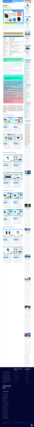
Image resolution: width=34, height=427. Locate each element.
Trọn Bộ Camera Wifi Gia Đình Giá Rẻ (12, 110)
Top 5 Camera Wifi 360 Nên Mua (27, 94)
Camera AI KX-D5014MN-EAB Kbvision (7, 141)
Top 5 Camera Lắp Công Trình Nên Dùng (27, 69)
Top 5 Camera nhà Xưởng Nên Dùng (27, 74)
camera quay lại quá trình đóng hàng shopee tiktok (27, 79)
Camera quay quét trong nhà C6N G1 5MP (7, 163)
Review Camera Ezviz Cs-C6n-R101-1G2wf (28, 259)
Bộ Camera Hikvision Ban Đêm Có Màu (27, 117)
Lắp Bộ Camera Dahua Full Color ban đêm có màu (27, 111)
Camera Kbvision (27, 380)
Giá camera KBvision (27, 377)
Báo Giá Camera (16, 379)
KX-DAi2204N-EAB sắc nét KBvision (17, 141)
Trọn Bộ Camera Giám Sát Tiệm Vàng (12, 109)
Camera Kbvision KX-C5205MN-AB (6, 200)
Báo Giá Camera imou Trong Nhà (27, 76)
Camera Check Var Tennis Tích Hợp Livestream (27, 208)
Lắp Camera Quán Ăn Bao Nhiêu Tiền (27, 147)
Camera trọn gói (16, 381)
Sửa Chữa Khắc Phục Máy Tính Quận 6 (28, 309)
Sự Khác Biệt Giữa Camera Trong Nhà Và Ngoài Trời (28, 175)
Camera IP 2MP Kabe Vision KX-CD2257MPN (27, 8)
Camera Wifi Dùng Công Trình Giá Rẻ (27, 337)
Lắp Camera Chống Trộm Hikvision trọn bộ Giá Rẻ (27, 106)
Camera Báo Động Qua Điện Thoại (11, 105)
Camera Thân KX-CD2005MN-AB (6, 125)
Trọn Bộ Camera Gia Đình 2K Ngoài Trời (27, 37)
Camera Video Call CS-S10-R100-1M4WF (7, 237)
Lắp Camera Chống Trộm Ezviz (27, 97)
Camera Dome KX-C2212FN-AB (17, 125)
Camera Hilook (27, 382)
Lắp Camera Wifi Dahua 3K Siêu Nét (27, 92)
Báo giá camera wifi (27, 90)
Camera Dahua (27, 374)
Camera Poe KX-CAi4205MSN (17, 216)
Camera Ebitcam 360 (27, 99)
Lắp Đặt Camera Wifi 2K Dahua (27, 88)
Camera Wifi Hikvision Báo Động (27, 101)
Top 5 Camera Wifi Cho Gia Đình (27, 72)
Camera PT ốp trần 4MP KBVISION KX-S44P (27, 22)
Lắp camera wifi (16, 372)
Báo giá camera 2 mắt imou (27, 83)
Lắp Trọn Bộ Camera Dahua (27, 109)
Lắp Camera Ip (16, 374)
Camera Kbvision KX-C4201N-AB (6, 217)
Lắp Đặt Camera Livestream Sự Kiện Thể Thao (27, 233)
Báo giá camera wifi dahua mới (27, 64)
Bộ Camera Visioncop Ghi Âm (27, 114)
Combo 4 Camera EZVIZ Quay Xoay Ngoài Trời (17, 163)
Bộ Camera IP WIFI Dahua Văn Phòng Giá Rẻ (7, 180)
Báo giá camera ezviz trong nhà (27, 66)
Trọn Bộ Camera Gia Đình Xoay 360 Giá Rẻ (27, 51)
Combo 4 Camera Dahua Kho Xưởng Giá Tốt (17, 180)
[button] (31, 1)
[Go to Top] (32, 425)
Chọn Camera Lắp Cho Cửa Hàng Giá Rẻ (28, 281)
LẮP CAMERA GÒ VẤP (7, 1)
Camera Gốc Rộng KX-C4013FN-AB (16, 200)
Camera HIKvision (27, 372)
